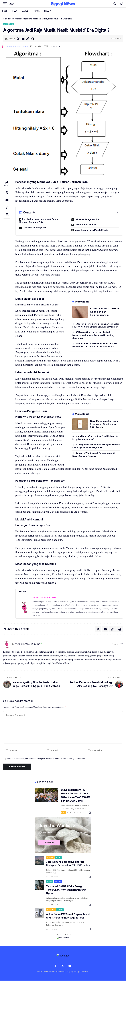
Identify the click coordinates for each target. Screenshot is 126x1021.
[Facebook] (55, 966)
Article (8, 24)
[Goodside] (63, 4)
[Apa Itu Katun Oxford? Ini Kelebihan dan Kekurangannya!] (80, 312)
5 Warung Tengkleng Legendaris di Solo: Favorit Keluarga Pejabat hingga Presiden (95, 325)
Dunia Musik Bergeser (34, 227)
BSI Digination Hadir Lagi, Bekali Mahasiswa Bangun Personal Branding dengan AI (93, 335)
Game (63, 813)
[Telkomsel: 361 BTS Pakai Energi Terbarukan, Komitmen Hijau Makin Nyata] (39, 885)
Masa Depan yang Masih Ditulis (91, 230)
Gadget (51, 909)
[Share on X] (18, 38)
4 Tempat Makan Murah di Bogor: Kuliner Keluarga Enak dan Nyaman (96, 446)
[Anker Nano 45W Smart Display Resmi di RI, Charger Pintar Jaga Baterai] (39, 913)
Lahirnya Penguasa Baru (88, 219)
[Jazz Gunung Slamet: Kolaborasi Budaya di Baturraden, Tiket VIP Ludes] (39, 860)
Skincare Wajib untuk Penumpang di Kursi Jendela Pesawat (93, 454)
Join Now (49, 842)
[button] (5, 4)
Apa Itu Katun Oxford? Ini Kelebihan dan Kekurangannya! (104, 311)
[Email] (23, 38)
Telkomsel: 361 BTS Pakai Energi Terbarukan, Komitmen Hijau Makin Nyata (66, 890)
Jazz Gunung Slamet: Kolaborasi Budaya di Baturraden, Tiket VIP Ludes (68, 863)
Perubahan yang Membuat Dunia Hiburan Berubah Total (38, 220)
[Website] (121, 644)
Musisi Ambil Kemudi (86, 224)
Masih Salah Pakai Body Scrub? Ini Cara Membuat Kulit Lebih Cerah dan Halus (95, 345)
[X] (62, 966)
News (58, 857)
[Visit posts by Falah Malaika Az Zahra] (7, 644)
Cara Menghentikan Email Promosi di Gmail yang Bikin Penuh (104, 424)
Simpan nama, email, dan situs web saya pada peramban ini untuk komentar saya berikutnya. (46, 758)
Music (50, 857)
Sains (58, 881)
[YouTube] (70, 966)
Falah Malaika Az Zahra (17, 46)
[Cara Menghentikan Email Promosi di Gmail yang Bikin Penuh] (80, 424)
